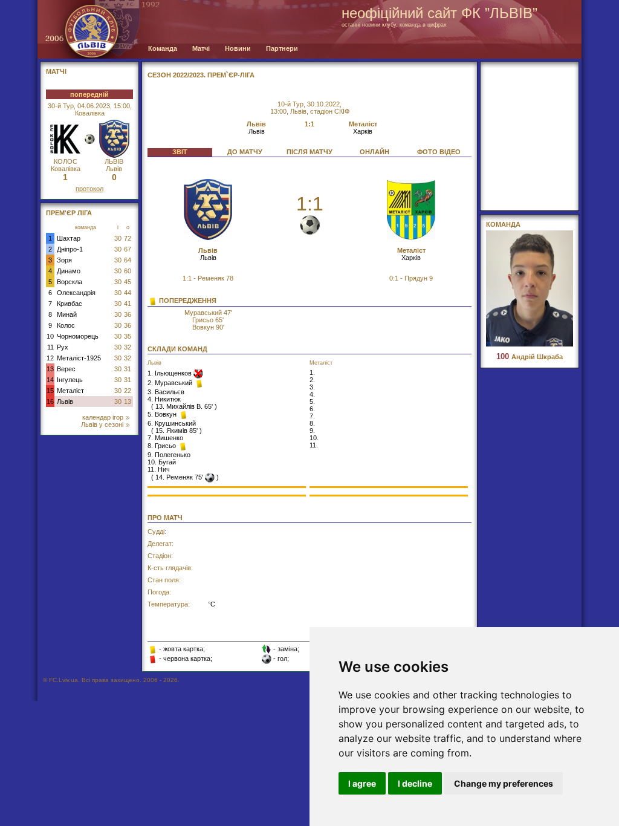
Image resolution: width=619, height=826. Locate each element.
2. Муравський (170, 382)
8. (312, 423)
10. (314, 437)
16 (50, 401)
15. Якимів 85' (176, 430)
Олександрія (76, 292)
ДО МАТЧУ (244, 151)
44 (127, 292)
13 (50, 368)
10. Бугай (161, 462)
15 (50, 390)
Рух (62, 347)
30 (118, 238)
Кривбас (69, 303)
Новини (238, 48)
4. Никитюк (164, 399)
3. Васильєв (165, 391)
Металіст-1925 (79, 358)
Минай (67, 314)
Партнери (282, 48)
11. (314, 445)
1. (312, 372)
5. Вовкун (162, 414)
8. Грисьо (162, 445)
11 (50, 347)
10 (50, 336)
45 (127, 281)
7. (312, 416)
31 (127, 368)
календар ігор (102, 417)
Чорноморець (78, 336)
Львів (65, 401)
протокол (89, 188)
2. (312, 379)
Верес (66, 368)
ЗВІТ (179, 151)
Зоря (64, 260)
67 (127, 249)
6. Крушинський (171, 423)
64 (127, 260)
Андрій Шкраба (529, 356)
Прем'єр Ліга (69, 212)
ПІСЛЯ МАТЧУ (309, 151)
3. (312, 387)
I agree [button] (362, 783)
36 (127, 314)
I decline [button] (415, 783)
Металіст (70, 390)
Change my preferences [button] (503, 783)
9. (312, 430)
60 (127, 271)
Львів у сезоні (102, 424)
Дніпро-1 (70, 249)
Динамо (68, 271)
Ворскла (69, 281)
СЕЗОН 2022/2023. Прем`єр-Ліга (200, 75)
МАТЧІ (56, 71)
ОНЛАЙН (374, 151)
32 (127, 347)
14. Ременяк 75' (179, 477)
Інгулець (70, 379)
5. (312, 401)
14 (50, 379)
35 (127, 336)
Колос (66, 325)
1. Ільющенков (170, 373)
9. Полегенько (168, 454)
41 (127, 303)
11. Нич (158, 469)
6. (312, 408)
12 (50, 358)
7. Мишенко (165, 437)
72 (127, 238)
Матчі (201, 48)
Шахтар (68, 238)
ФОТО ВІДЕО (439, 151)
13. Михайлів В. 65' (184, 406)
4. (312, 394)
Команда (162, 48)
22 (127, 390)
